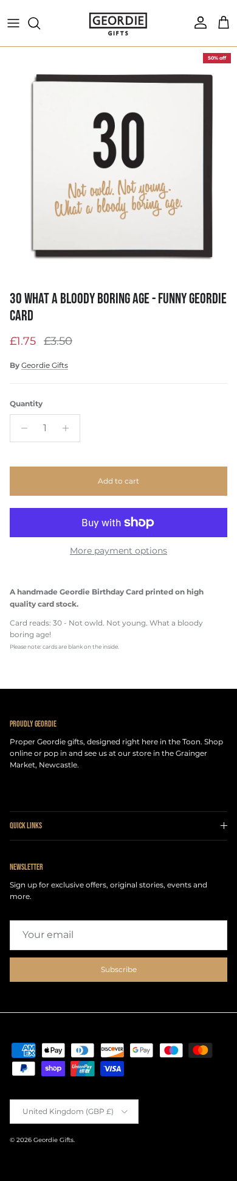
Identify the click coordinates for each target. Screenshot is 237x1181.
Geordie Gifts (44, 365)
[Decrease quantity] (21, 428)
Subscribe (119, 969)
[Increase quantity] (69, 428)
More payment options (118, 551)
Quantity (26, 403)
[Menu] (13, 23)
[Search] (40, 23)
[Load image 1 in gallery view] (118, 165)
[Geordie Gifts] (118, 23)
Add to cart (118, 480)
